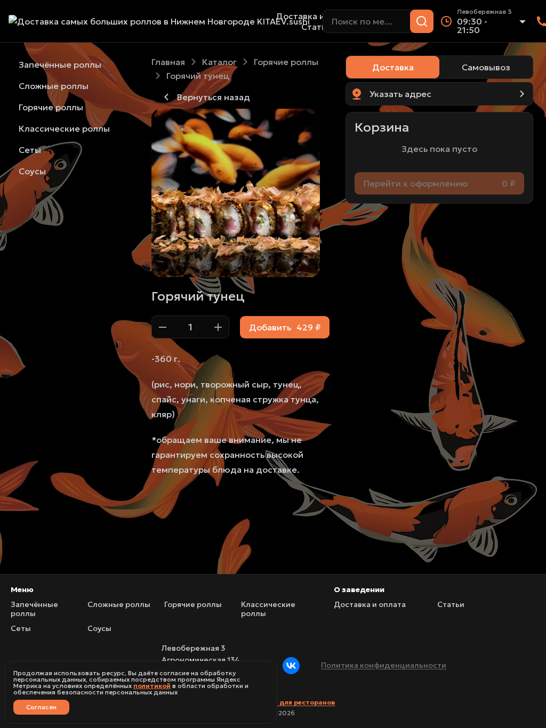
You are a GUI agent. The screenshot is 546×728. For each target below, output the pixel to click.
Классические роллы (268, 609)
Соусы (99, 628)
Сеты (21, 628)
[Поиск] (421, 21)
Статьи (316, 26)
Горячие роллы (286, 62)
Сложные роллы (118, 604)
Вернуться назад (213, 97)
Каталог (219, 62)
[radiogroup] (439, 67)
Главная (168, 62)
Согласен (41, 707)
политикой (152, 686)
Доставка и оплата (316, 16)
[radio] (392, 67)
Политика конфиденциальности (383, 665)
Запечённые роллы (34, 609)
